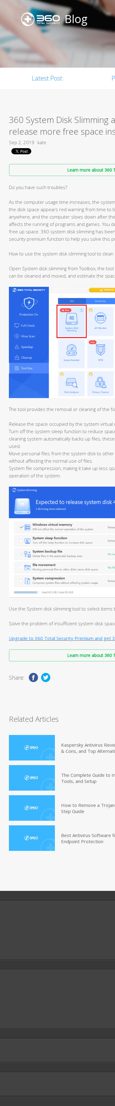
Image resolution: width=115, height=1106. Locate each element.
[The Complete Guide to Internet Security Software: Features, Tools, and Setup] (32, 778)
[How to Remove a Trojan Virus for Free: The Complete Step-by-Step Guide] (32, 808)
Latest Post (47, 78)
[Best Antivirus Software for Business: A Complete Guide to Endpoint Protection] (32, 838)
